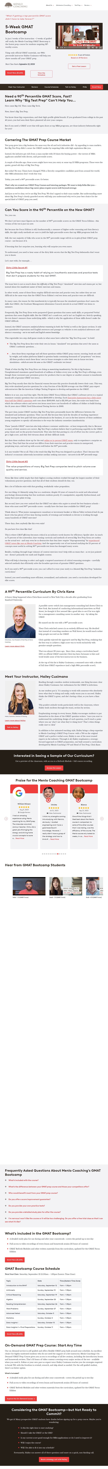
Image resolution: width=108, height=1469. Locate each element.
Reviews (35, 87)
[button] (42, 854)
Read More (19, 838)
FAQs (85, 87)
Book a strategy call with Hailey (54, 1459)
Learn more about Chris (14, 646)
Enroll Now (96, 87)
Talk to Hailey (70, 87)
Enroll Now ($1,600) (15, 73)
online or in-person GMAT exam (58, 440)
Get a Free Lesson (79, 66)
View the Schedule (41, 74)
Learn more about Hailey (15, 721)
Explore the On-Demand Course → (21, 1399)
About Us (49, 5)
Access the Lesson (54, 768)
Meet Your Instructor (16, 87)
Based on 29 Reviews (79, 58)
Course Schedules (52, 87)
